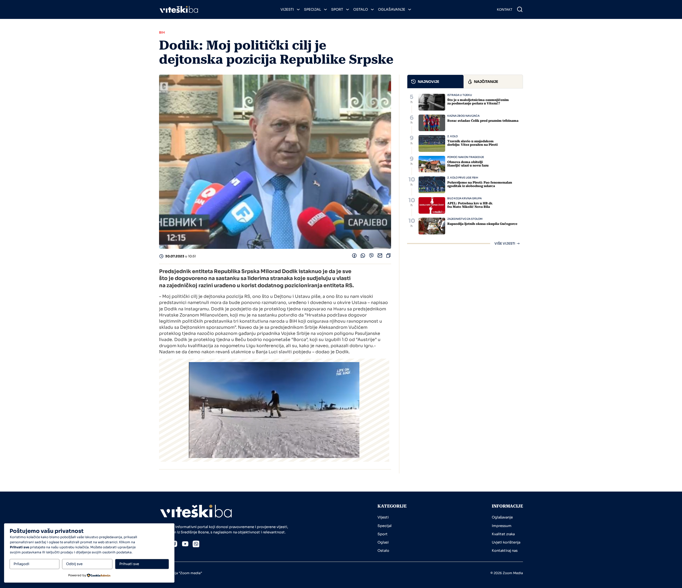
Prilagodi (21, 564)
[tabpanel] (465, 169)
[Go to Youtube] (185, 544)
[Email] (380, 256)
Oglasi (383, 542)
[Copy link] (388, 256)
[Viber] (371, 256)
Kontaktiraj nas (505, 550)
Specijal (312, 9)
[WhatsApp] (363, 256)
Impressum (502, 526)
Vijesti (287, 9)
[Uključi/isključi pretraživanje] (520, 9)
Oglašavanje (391, 9)
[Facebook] (354, 256)
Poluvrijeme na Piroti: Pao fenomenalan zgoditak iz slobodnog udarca (479, 184)
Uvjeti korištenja (506, 542)
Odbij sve (74, 564)
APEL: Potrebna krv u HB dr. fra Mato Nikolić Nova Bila (470, 205)
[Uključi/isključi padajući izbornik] (298, 9)
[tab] (435, 81)
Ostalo (360, 9)
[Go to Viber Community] (196, 545)
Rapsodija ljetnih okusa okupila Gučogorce (482, 224)
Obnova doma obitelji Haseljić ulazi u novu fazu (468, 163)
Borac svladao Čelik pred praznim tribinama (482, 121)
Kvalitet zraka (503, 534)
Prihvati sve (129, 564)
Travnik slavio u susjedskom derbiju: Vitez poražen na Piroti (472, 143)
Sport (337, 9)
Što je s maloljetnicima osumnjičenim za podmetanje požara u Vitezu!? (478, 101)
